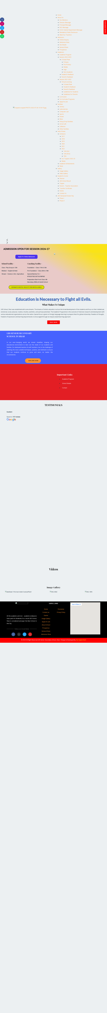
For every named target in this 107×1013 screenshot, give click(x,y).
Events (62, 191)
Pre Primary (67, 64)
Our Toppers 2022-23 (68, 159)
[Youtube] (30, 634)
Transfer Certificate (66, 188)
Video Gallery (64, 173)
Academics (61, 52)
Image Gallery (64, 171)
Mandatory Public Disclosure (68, 32)
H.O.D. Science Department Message (71, 30)
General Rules (64, 47)
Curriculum (63, 97)
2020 (63, 144)
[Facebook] (13, 634)
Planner (62, 178)
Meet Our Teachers (66, 35)
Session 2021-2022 (65, 79)
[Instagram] (19, 634)
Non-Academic (68, 72)
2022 (63, 149)
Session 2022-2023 (65, 57)
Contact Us (63, 193)
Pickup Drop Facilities (66, 121)
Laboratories (64, 109)
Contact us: (45, 612)
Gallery (60, 168)
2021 (63, 146)
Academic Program (65, 55)
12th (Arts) (67, 154)
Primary (66, 62)
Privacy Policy (61, 612)
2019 (63, 141)
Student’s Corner (63, 176)
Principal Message (65, 25)
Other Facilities (64, 129)
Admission (61, 37)
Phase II (62, 201)
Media (63, 161)
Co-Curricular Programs (67, 99)
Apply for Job (64, 102)
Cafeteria (62, 126)
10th (65, 156)
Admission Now (64, 42)
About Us (60, 17)
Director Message (65, 22)
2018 (63, 139)
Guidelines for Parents (71, 94)
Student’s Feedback (68, 74)
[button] (77, 12)
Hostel (62, 116)
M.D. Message (64, 27)
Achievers (63, 134)
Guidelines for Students (71, 92)
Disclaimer (61, 609)
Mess (61, 119)
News (61, 166)
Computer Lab (64, 112)
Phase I (62, 198)
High (65, 69)
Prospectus (63, 50)
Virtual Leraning (67, 82)
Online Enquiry (64, 40)
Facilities (60, 104)
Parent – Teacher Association (69, 186)
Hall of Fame (61, 131)
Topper (62, 183)
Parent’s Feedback (67, 77)
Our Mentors (64, 20)
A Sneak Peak (68, 84)
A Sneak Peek (66, 60)
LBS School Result (65, 181)
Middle (66, 67)
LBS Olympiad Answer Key (66, 196)
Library (62, 107)
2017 (63, 136)
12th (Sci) (66, 151)
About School (46, 625)
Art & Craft (63, 124)
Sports (62, 114)
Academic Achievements (67, 164)
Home (59, 15)
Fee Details (63, 45)
